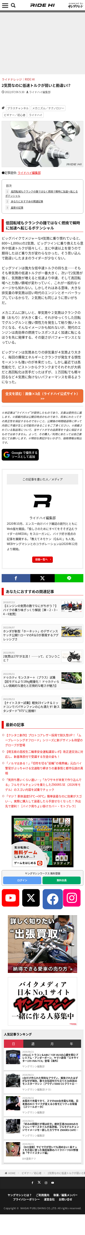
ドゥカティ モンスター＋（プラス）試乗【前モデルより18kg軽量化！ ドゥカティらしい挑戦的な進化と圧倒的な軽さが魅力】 (31, 681)
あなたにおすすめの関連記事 (25, 201)
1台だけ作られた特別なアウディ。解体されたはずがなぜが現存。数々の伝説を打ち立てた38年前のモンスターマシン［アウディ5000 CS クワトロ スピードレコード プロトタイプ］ (50, 1081)
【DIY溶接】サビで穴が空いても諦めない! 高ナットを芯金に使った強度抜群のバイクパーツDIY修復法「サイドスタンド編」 (50, 1150)
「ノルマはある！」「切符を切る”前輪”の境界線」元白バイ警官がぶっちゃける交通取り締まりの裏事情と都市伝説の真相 (44, 768)
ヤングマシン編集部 (33, 1066)
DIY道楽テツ (29, 1158)
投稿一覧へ (41, 559)
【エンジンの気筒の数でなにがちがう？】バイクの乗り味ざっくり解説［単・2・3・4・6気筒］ (30, 610)
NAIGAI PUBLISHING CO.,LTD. (39, 1208)
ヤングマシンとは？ (20, 1195)
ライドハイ (35, 115)
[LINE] (69, 578)
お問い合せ (65, 1199)
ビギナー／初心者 (14, 115)
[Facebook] (16, 578)
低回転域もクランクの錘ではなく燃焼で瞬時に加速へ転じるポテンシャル (41, 193)
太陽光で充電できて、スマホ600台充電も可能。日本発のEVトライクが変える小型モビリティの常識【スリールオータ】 (50, 1103)
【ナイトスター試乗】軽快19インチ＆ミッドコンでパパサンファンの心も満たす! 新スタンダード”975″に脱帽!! (31, 707)
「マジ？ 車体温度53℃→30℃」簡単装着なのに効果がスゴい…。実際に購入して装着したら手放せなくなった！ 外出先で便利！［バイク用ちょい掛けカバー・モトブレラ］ (43, 801)
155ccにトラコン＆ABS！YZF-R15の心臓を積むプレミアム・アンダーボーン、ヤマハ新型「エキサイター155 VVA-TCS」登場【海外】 (50, 1057)
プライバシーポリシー (26, 1199)
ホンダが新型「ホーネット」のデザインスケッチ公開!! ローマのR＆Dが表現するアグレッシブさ (31, 635)
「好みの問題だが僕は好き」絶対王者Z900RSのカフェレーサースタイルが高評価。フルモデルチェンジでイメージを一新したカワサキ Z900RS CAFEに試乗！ (50, 1127)
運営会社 (49, 1199)
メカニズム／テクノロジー (48, 108)
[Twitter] (42, 578)
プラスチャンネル (18, 108)
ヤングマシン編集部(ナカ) (36, 1089)
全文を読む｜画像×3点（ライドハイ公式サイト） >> (42, 396)
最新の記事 (15, 207)
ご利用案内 (42, 1195)
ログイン (22, 880)
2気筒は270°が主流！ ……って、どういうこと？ (31, 658)
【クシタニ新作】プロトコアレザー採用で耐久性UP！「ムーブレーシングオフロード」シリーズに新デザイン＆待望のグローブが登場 (44, 740)
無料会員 (62, 880)
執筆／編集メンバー (65, 1195)
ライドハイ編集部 (40, 92)
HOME (11, 1173)
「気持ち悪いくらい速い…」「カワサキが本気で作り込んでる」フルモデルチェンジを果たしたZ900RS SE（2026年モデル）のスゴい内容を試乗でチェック (43, 785)
